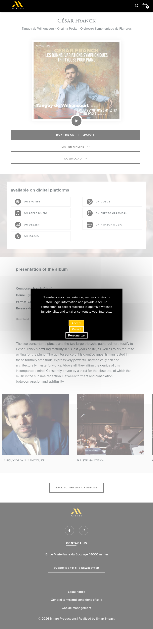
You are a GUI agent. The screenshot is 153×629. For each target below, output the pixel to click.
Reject (76, 329)
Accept (76, 323)
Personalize (76, 335)
